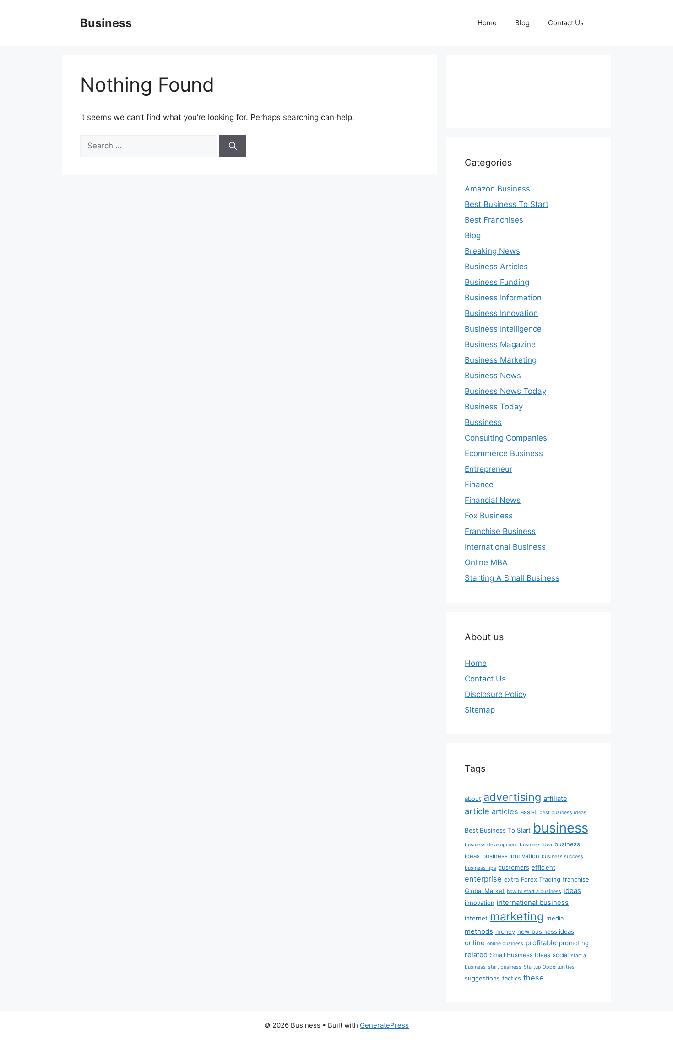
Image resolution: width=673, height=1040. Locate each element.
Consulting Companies (506, 437)
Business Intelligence (503, 328)
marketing (517, 916)
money (505, 931)
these (533, 977)
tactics (511, 978)
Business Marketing (501, 360)
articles (505, 811)
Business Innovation (501, 313)
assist (529, 812)
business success (562, 857)
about (473, 798)
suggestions (482, 978)
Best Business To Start (506, 204)
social (561, 954)
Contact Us (566, 22)
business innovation (510, 856)
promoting (574, 943)
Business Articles (496, 266)
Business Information (503, 297)
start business (504, 967)
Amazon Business (497, 188)
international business (533, 902)
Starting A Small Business (512, 578)
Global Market (485, 890)
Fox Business (489, 515)
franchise (576, 879)
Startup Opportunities (549, 967)
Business (106, 23)
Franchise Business (500, 531)
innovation (479, 902)
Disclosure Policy (495, 694)
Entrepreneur (488, 469)
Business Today (494, 406)
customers (514, 867)
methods (479, 931)
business (560, 828)
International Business (505, 546)
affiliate (555, 798)
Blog (522, 22)
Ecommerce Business (504, 453)
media (555, 918)
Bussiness (483, 422)
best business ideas (562, 813)
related (476, 954)
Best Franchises (494, 219)
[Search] (232, 146)
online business (505, 944)
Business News (493, 375)
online (475, 942)
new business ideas (545, 931)
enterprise (483, 878)
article (477, 811)
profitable (541, 942)
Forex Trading (540, 879)
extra (511, 879)
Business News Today (505, 391)
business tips (480, 868)
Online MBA (486, 562)
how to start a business (534, 891)
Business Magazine (500, 344)
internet (476, 918)
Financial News (493, 500)
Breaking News (492, 251)
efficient (543, 867)
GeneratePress (384, 1025)
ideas (572, 890)
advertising (512, 797)
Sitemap (480, 709)
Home (487, 22)
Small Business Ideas (520, 954)
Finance (479, 484)
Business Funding (497, 282)
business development (491, 845)
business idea (536, 845)
